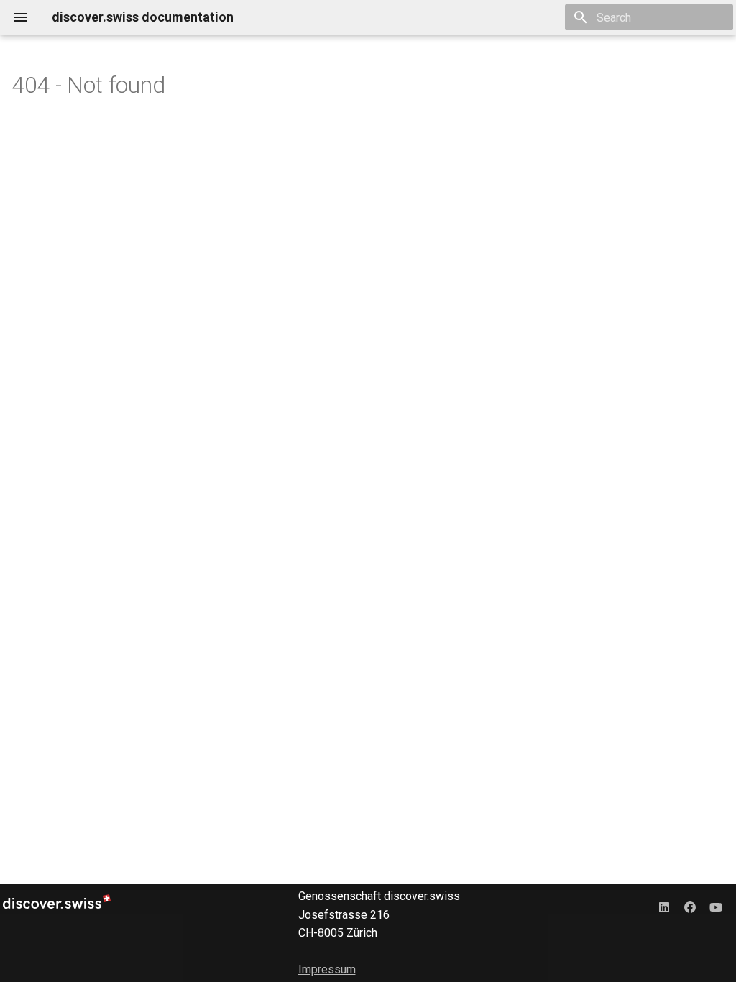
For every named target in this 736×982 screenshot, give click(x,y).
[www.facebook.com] (690, 907)
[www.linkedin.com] (664, 907)
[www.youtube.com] (715, 907)
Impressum (327, 969)
